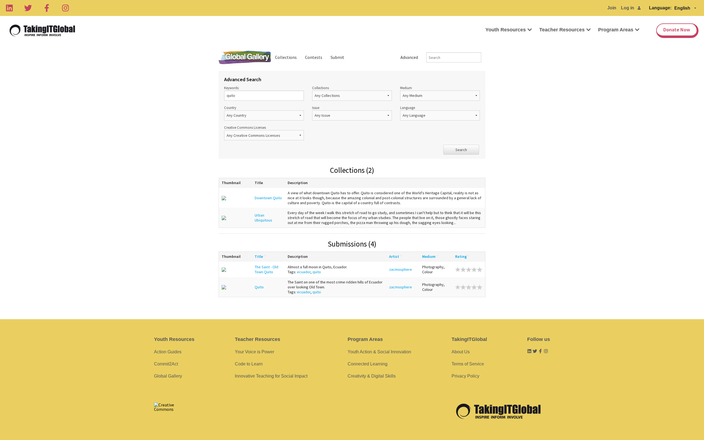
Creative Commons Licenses (245, 127)
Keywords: (231, 88)
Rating (461, 256)
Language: (660, 8)
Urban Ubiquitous (263, 218)
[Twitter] (28, 8)
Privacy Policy (465, 376)
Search (461, 149)
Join (611, 8)
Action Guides (168, 351)
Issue (315, 107)
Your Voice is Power (254, 351)
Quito (259, 287)
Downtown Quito (268, 197)
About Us (461, 351)
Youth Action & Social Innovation (379, 351)
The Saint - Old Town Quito (266, 269)
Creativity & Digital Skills (372, 376)
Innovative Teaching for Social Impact (271, 376)
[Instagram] (65, 8)
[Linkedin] (9, 8)
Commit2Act (166, 364)
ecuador (303, 271)
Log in (627, 8)
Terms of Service (468, 364)
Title (259, 256)
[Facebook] (47, 8)
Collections (286, 57)
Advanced (409, 57)
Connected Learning (367, 364)
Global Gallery (245, 57)
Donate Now (676, 29)
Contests (313, 57)
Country (230, 107)
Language (407, 107)
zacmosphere (400, 269)
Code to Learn (249, 364)
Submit (337, 57)
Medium (406, 88)
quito (316, 271)
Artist (394, 256)
